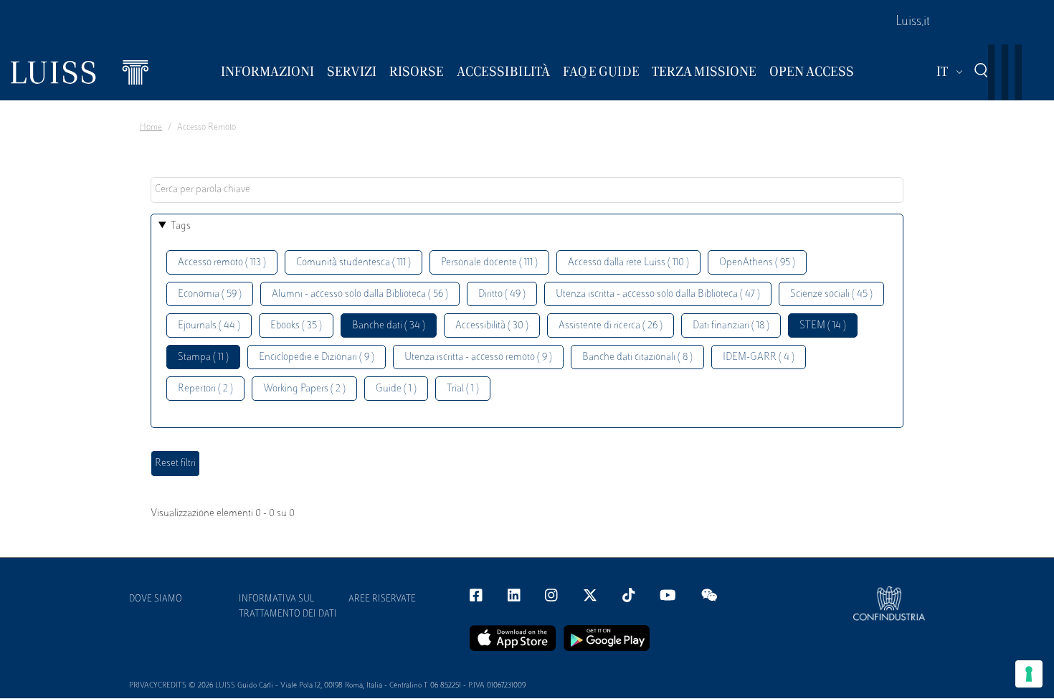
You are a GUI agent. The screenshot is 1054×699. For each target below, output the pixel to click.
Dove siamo (155, 599)
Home (151, 127)
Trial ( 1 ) (463, 389)
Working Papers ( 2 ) (304, 389)
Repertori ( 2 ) (205, 389)
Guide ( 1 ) (396, 389)
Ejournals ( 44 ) (209, 325)
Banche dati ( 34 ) (388, 325)
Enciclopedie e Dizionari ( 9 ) (316, 357)
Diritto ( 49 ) (502, 294)
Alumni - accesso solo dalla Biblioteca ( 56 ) (360, 294)
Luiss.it (913, 22)
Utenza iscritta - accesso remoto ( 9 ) (478, 357)
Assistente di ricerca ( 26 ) (611, 325)
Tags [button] (181, 226)
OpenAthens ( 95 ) (757, 262)
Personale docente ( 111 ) (489, 262)
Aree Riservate (382, 599)
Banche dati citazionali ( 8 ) (637, 357)
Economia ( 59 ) (210, 294)
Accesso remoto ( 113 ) (222, 262)
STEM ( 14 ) (822, 325)
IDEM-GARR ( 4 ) (758, 357)
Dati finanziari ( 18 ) (731, 325)
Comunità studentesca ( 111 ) (353, 262)
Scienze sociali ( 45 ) (831, 294)
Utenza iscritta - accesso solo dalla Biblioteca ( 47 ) (658, 294)
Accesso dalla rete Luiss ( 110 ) (628, 262)
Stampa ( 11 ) (203, 357)
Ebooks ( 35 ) (296, 325)
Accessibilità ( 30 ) (491, 325)
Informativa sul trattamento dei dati (288, 607)
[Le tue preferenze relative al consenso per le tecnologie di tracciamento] (1029, 674)
